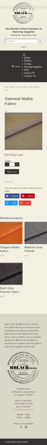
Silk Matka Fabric (22, 87)
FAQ (26, 69)
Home (27, 57)
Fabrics (28, 60)
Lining (27, 63)
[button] (6, 111)
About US (29, 72)
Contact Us (30, 75)
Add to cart (12, 171)
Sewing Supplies (33, 66)
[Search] (40, 41)
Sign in (23, 47)
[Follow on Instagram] (26, 427)
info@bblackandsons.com (23, 409)
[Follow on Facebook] (21, 427)
